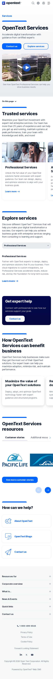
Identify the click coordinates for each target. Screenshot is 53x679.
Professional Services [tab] (15, 245)
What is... (6, 591)
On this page (8, 101)
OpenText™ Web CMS (32, 669)
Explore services (36, 46)
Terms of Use (26, 637)
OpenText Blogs (23, 536)
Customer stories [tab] (14, 437)
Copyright (8, 661)
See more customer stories (20, 480)
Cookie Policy (26, 642)
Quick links (7, 606)
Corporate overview (12, 584)
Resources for (9, 576)
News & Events (9, 599)
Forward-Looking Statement (26, 648)
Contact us (11, 46)
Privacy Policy (27, 632)
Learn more (11, 191)
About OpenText (23, 521)
